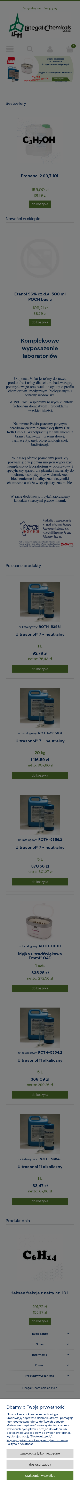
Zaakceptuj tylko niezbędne (40, 1453)
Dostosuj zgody (40, 1464)
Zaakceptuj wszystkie (40, 1475)
